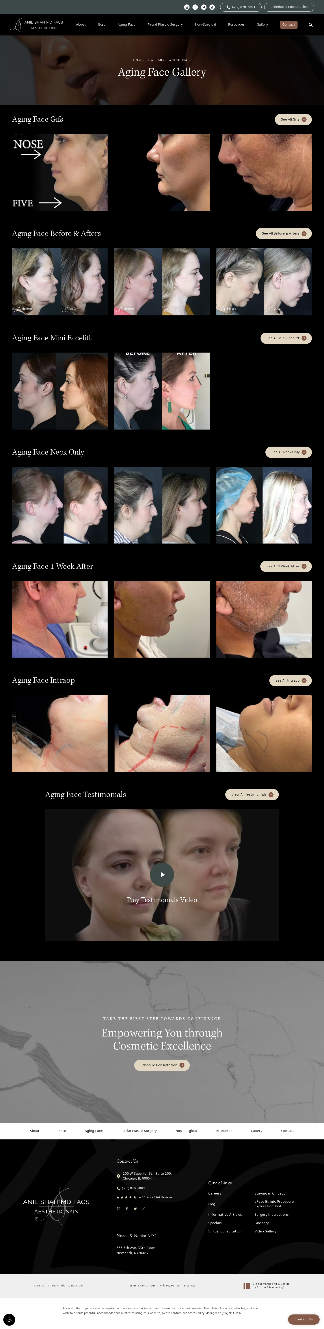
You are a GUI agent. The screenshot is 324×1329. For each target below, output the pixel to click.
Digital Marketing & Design (271, 1286)
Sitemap (190, 1285)
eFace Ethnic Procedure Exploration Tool (274, 1204)
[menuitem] (187, 7)
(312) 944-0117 (231, 1313)
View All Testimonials (248, 794)
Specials (215, 1223)
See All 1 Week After (283, 566)
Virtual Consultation (225, 1231)
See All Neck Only (286, 452)
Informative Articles (225, 1215)
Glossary (262, 1223)
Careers (214, 1193)
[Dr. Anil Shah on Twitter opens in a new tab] (204, 7)
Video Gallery (265, 1231)
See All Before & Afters (281, 233)
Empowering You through (162, 1035)
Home (138, 60)
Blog (211, 1204)
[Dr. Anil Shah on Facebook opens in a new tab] (195, 7)
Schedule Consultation (158, 1065)
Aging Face (127, 24)
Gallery (262, 24)
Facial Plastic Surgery (165, 24)
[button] (9, 1320)
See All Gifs (290, 119)
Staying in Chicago (270, 1193)
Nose (102, 24)
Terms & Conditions (142, 1285)
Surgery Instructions (272, 1215)
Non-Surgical (205, 24)
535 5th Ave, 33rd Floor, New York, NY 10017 (136, 1250)
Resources (236, 24)
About (81, 24)
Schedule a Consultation (289, 7)
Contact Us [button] (304, 1319)
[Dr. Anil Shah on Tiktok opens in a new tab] (212, 7)
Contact (289, 24)
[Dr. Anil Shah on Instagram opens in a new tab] (187, 7)
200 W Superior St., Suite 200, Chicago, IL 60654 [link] (147, 1176)
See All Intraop (288, 680)
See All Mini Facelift (283, 338)
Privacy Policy (170, 1285)
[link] (241, 7)
